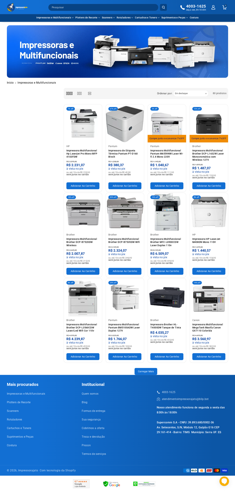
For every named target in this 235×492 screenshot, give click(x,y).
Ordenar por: (165, 93)
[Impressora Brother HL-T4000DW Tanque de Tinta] (167, 297)
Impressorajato (28, 470)
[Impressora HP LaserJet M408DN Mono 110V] (209, 212)
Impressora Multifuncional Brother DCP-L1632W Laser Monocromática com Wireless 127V (208, 155)
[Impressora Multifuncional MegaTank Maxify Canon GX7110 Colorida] (209, 297)
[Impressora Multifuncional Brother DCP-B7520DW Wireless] (83, 212)
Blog (84, 402)
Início (10, 82)
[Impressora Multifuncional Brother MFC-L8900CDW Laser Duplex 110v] (167, 212)
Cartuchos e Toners (146, 17)
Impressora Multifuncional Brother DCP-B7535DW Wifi (124, 240)
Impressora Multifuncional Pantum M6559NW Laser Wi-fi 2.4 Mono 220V (166, 153)
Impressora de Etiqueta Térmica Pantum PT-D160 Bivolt (123, 153)
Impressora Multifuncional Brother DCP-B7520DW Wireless (81, 242)
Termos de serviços (94, 454)
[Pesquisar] (163, 7)
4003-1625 (168, 392)
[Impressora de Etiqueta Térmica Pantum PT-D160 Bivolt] (125, 123)
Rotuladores (124, 17)
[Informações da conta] (213, 7)
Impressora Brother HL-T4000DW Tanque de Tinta (165, 326)
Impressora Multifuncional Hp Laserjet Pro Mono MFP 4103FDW (81, 153)
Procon (86, 445)
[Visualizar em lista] (90, 93)
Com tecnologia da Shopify (58, 470)
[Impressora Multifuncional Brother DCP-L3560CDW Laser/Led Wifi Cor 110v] (83, 297)
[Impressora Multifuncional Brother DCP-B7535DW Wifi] (125, 212)
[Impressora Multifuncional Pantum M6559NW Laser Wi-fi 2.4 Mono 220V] (167, 123)
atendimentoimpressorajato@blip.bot (185, 399)
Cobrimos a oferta (93, 428)
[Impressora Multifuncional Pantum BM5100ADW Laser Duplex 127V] (125, 297)
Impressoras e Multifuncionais (53, 17)
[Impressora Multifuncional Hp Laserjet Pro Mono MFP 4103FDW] (83, 123)
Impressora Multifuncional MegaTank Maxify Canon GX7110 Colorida (207, 327)
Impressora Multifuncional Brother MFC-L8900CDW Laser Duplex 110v (165, 242)
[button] (55, 17)
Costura (12, 445)
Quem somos (90, 393)
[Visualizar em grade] (69, 93)
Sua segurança (91, 419)
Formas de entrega (93, 411)
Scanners (107, 17)
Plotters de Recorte (86, 17)
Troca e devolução (93, 436)
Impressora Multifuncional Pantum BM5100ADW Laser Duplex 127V (124, 327)
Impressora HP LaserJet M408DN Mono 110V (206, 240)
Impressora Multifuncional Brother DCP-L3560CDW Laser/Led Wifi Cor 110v (81, 327)
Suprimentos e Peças (173, 17)
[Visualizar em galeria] (79, 93)
